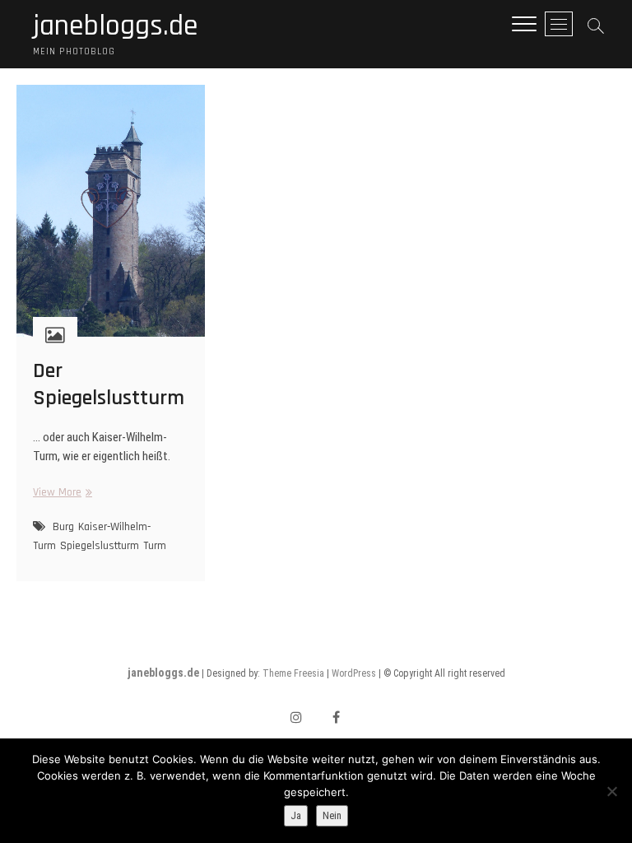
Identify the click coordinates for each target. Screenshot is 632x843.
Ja (295, 815)
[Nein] (611, 791)
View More (60, 492)
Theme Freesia (293, 673)
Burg (63, 526)
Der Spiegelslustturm (108, 384)
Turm (154, 545)
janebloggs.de (115, 26)
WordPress (354, 673)
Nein (332, 815)
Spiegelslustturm (99, 545)
